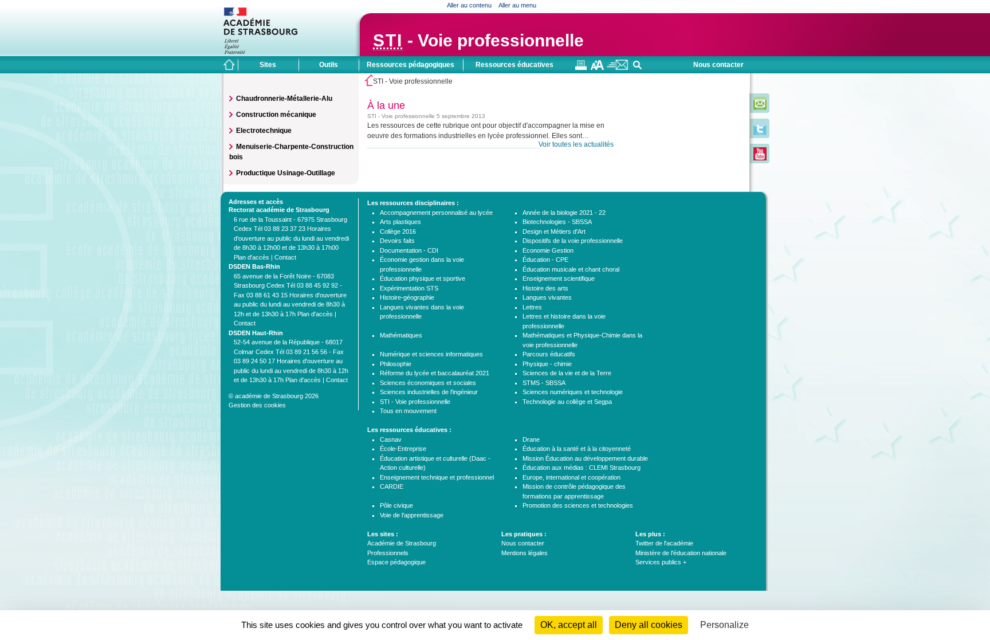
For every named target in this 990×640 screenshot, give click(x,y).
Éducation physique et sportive (422, 278)
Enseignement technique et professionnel (437, 477)
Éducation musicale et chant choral (570, 269)
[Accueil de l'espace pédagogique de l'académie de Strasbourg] (229, 64)
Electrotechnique (264, 131)
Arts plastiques (400, 221)
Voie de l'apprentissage (411, 515)
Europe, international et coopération (571, 477)
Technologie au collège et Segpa (567, 401)
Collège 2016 (398, 231)
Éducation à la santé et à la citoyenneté (576, 448)
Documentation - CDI (409, 250)
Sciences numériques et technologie (572, 391)
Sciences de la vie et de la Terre (566, 373)
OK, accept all (568, 625)
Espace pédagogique (396, 562)
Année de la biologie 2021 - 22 (564, 212)
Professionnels (387, 552)
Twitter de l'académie (664, 543)
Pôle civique (396, 505)
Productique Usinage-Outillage (285, 173)
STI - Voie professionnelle (415, 401)
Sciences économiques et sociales (428, 382)
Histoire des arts (545, 288)
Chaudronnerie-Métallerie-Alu (284, 99)
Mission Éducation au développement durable (585, 458)
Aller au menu (517, 5)
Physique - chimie (547, 363)
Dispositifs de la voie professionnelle (572, 240)
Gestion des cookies (257, 405)
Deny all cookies (648, 625)
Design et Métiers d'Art (554, 231)
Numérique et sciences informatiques (431, 354)
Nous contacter (718, 65)
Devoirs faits (397, 240)
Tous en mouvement (408, 410)
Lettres (532, 307)
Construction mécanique (276, 115)
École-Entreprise (403, 448)
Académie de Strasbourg (401, 543)
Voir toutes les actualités (576, 144)
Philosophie (395, 363)
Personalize (724, 625)
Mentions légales (524, 552)
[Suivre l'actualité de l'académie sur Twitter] (760, 133)
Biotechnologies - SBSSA (557, 221)
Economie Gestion (547, 250)
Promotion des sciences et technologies (577, 505)
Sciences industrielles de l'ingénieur (429, 391)
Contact (285, 257)
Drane (531, 439)
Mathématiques (401, 335)
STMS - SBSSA (543, 382)
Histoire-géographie (407, 297)
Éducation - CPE (545, 259)
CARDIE (391, 486)
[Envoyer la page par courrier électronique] (617, 68)
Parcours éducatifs (548, 354)
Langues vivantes (547, 297)
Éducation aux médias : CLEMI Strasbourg (581, 467)
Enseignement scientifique (558, 278)
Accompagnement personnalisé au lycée (436, 212)
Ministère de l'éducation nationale (680, 552)
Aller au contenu (469, 5)
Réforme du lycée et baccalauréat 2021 (434, 373)
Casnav (391, 439)
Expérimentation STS (409, 288)
